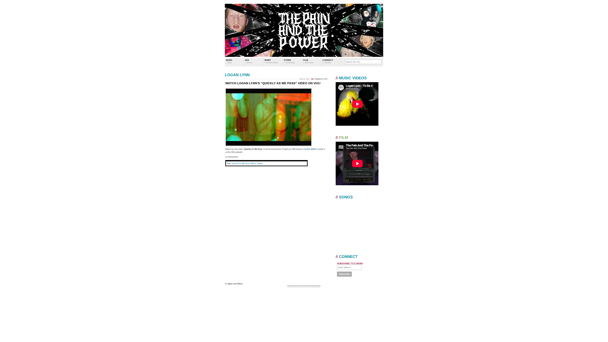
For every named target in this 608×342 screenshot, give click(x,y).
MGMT (271, 61)
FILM (308, 61)
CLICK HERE (310, 149)
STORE (289, 61)
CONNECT (328, 61)
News (229, 61)
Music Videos (257, 163)
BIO (248, 61)
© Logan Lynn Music (234, 284)
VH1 (294, 149)
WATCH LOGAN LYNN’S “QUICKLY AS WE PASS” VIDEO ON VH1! (272, 83)
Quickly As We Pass (241, 163)
